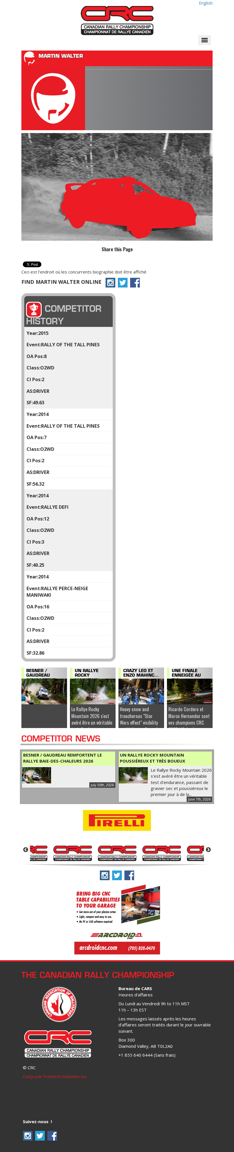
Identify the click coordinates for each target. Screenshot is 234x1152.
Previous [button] (26, 850)
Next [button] (208, 850)
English (206, 3)
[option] (72, 853)
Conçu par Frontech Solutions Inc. (55, 1076)
